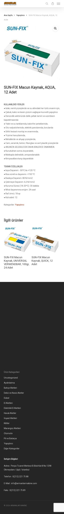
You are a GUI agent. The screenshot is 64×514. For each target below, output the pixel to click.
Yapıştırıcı (20, 15)
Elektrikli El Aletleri (12, 408)
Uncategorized (11, 378)
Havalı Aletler (10, 413)
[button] (58, 3)
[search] (47, 3)
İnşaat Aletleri (10, 418)
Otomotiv (8, 433)
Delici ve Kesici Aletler (14, 393)
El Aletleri (8, 403)
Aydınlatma (9, 383)
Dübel (6, 398)
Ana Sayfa (8, 15)
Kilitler (7, 423)
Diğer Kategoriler (11, 448)
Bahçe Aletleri (10, 388)
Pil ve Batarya (10, 438)
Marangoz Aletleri (12, 428)
